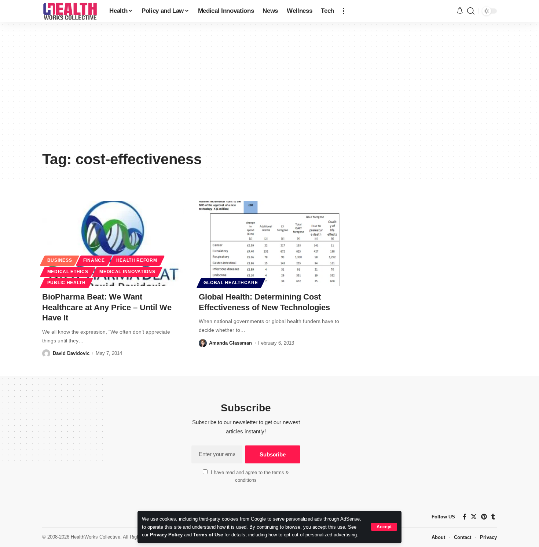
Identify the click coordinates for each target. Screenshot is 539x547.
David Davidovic (71, 353)
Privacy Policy (166, 534)
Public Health (66, 282)
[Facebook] (464, 517)
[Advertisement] (269, 91)
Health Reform (136, 260)
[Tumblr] (493, 517)
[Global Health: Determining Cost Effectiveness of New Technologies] (270, 243)
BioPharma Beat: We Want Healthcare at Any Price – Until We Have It (107, 307)
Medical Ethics (67, 271)
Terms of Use (208, 534)
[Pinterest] (484, 517)
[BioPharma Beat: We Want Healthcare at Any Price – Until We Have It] (113, 243)
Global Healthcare (230, 282)
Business (59, 260)
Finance (94, 260)
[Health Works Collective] (70, 11)
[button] (384, 527)
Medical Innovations (127, 271)
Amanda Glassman (230, 343)
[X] (473, 517)
